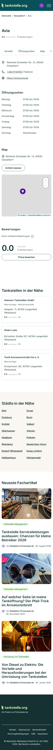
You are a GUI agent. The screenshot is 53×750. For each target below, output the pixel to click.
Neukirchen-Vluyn (36, 444)
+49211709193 (14, 71)
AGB (33, 734)
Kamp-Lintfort (34, 451)
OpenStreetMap (35, 215)
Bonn (29, 417)
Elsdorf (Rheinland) (12, 451)
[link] (26, 309)
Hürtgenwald (34, 457)
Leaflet (23, 215)
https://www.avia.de (17, 78)
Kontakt (12, 729)
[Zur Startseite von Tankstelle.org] (14, 5)
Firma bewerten (26, 257)
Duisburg (7, 417)
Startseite (6, 16)
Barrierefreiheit (39, 729)
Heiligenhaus (9, 457)
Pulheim (31, 437)
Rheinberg (7, 444)
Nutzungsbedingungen (18, 734)
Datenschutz (24, 729)
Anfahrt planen (13, 168)
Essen (30, 410)
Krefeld (5, 424)
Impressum (42, 734)
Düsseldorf (19, 16)
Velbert (30, 424)
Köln (4, 410)
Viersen (31, 430)
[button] (41, 5)
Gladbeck (7, 437)
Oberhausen (8, 430)
